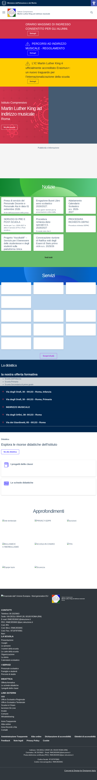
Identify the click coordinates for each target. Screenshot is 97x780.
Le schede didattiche (10, 685)
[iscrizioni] (81, 528)
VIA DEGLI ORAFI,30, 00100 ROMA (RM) (52, 750)
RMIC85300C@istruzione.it (60, 752)
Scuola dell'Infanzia (13, 379)
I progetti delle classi (9, 688)
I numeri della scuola (10, 649)
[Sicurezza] (48, 575)
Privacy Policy (33, 741)
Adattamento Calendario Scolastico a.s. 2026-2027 (75, 206)
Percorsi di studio (8, 674)
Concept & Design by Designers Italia (80, 771)
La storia (4, 657)
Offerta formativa (8, 683)
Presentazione (7, 640)
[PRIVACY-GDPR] (48, 528)
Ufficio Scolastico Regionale (13, 700)
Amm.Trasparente (8, 721)
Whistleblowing (7, 717)
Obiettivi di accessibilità (85, 737)
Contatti (4, 730)
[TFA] (81, 552)
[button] (94, 3)
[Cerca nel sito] (91, 12)
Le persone (6, 646)
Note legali (18, 741)
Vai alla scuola (9, 127)
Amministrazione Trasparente (14, 737)
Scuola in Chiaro (8, 705)
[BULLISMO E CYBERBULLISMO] (16, 552)
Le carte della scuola (10, 652)
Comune (4, 714)
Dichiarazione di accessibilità (58, 737)
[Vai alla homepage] (12, 13)
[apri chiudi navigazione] (3, 12)
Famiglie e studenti (9, 671)
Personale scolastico (10, 669)
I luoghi (4, 643)
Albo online (6, 724)
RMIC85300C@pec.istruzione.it (61, 755)
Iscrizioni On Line (8, 708)
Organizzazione (7, 654)
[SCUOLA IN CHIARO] (48, 552)
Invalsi (4, 711)
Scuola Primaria (11, 382)
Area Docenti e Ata (9, 727)
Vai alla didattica (10, 452)
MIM (3, 697)
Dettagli (33, 33)
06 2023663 (38, 752)
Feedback (5, 741)
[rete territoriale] (16, 528)
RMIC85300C (58, 762)
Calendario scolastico (10, 660)
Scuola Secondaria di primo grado (19, 385)
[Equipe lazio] (16, 575)
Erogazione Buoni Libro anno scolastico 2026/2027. (48, 203)
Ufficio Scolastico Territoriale (13, 702)
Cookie (46, 741)
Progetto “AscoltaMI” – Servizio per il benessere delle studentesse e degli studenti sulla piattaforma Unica (16, 243)
